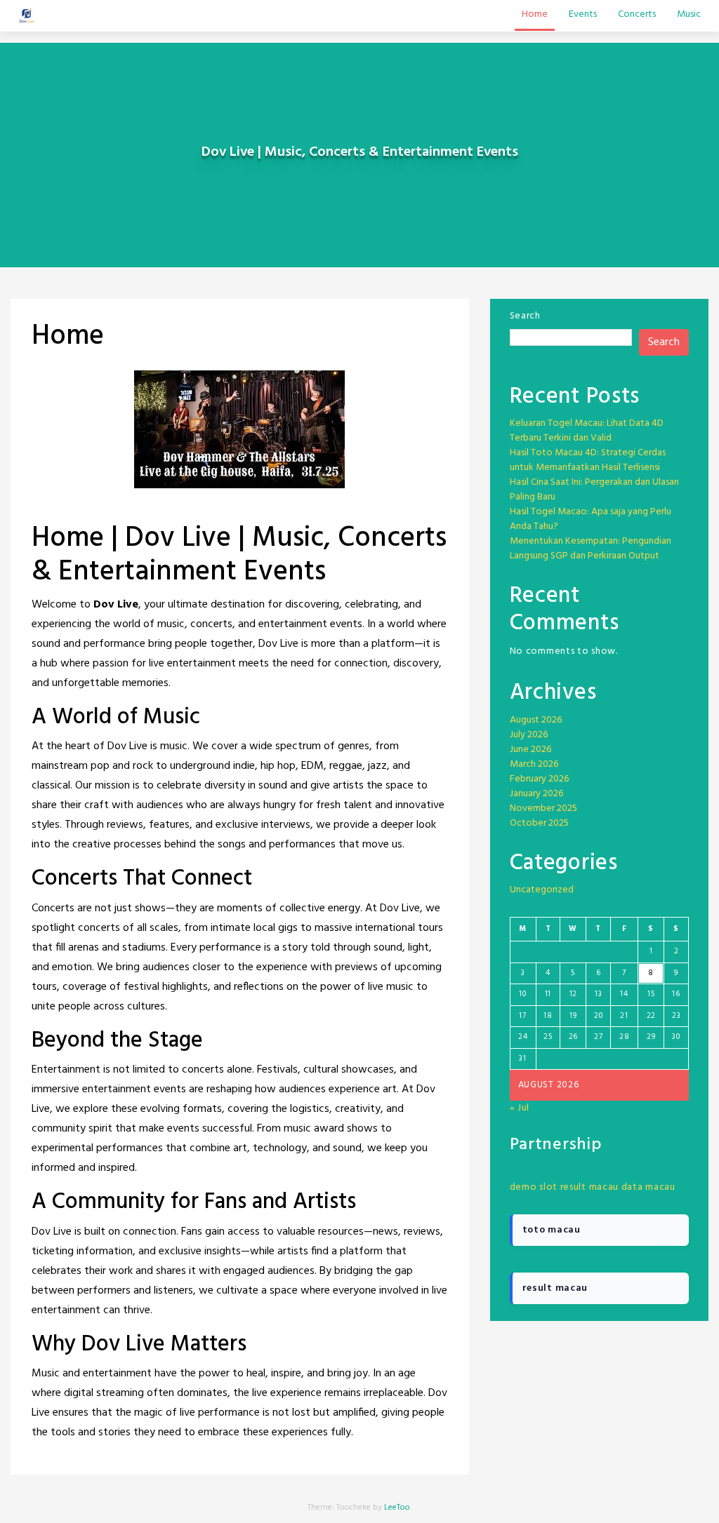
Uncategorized (542, 890)
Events (583, 14)
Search (525, 316)
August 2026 (536, 720)
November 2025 (543, 808)
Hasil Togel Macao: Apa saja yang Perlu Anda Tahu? (590, 519)
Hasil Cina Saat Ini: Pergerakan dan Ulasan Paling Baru (594, 489)
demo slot (534, 1187)
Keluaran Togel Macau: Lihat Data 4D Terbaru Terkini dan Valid (587, 430)
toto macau (551, 1230)
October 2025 (539, 823)
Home (535, 14)
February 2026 (539, 779)
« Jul (520, 1108)
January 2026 (536, 794)
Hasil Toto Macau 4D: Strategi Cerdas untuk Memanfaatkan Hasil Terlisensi (588, 460)
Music (689, 14)
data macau (648, 1187)
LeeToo (397, 1508)
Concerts (637, 14)
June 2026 (530, 750)
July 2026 (529, 735)
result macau (589, 1187)
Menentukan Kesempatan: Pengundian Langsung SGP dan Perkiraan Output (590, 548)
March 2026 (534, 764)
